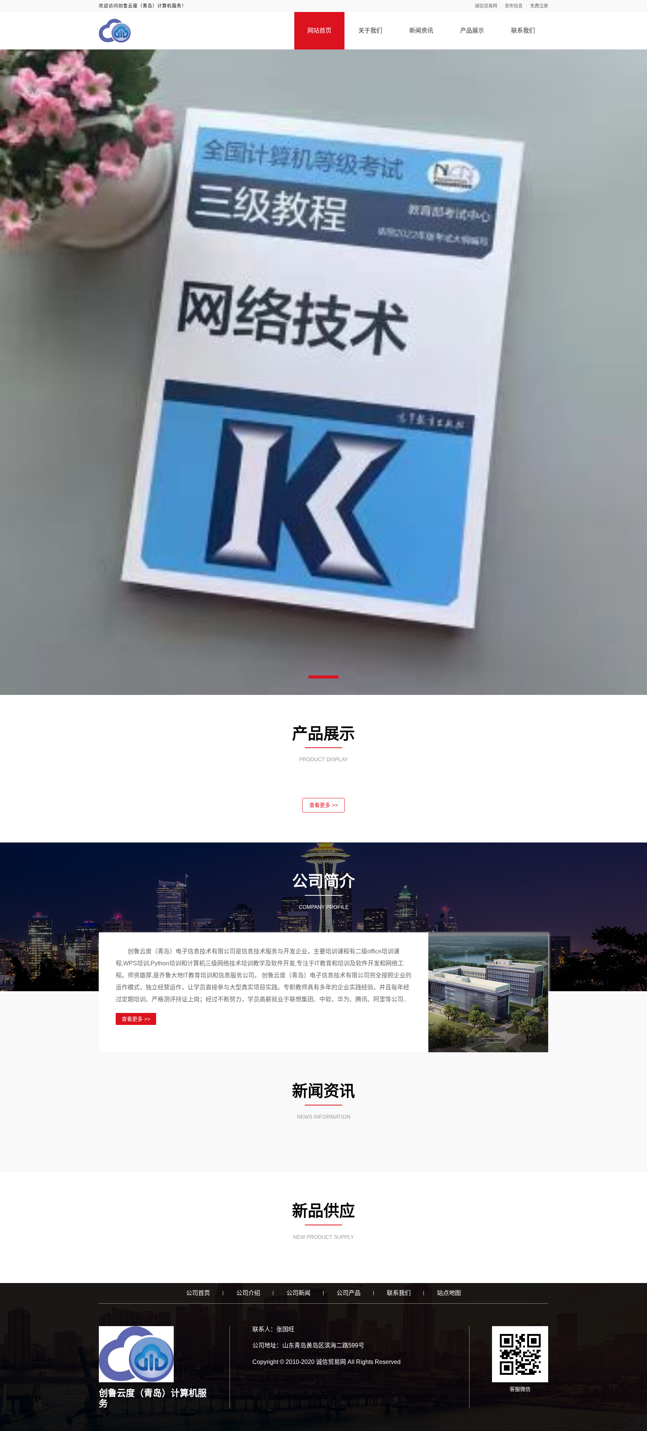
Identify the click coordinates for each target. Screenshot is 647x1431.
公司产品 (349, 1293)
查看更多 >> (323, 805)
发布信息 (514, 6)
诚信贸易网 (486, 6)
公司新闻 (298, 1293)
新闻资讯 (421, 30)
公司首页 (198, 1293)
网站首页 (319, 30)
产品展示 (472, 30)
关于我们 (370, 30)
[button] (323, 676)
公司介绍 (248, 1293)
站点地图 (449, 1293)
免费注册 (539, 6)
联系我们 (523, 30)
